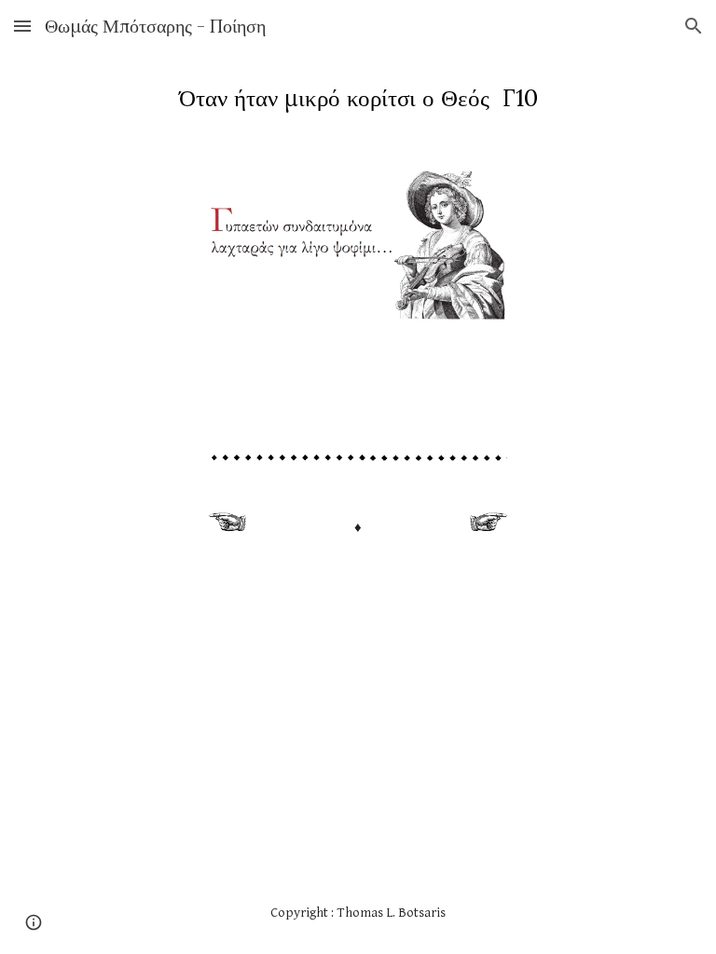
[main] (357, 98)
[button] (22, 25)
